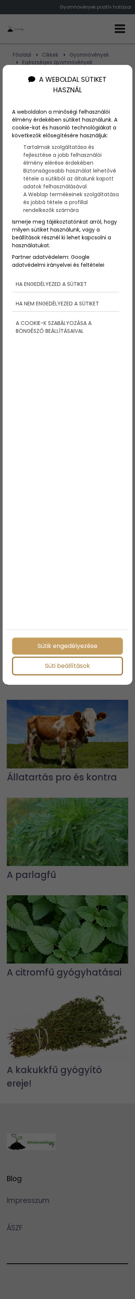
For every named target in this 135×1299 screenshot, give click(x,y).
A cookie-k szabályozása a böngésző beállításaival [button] (54, 327)
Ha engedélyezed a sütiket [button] (51, 284)
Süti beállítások (67, 666)
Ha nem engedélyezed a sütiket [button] (57, 303)
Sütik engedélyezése (68, 646)
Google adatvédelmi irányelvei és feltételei (58, 261)
